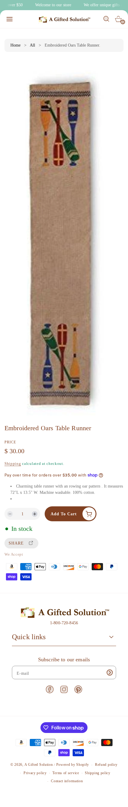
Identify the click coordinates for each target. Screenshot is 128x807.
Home (15, 45)
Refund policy (106, 765)
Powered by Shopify (72, 765)
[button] (9, 19)
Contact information (67, 781)
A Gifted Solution (38, 765)
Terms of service (65, 773)
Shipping (12, 463)
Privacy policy (35, 773)
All (32, 45)
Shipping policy (97, 773)
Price (10, 442)
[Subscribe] (109, 672)
